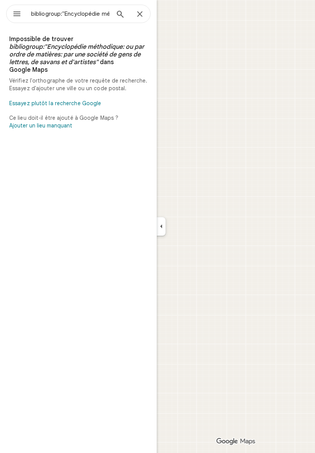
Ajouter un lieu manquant (40, 125)
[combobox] (70, 13)
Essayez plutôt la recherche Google (55, 103)
